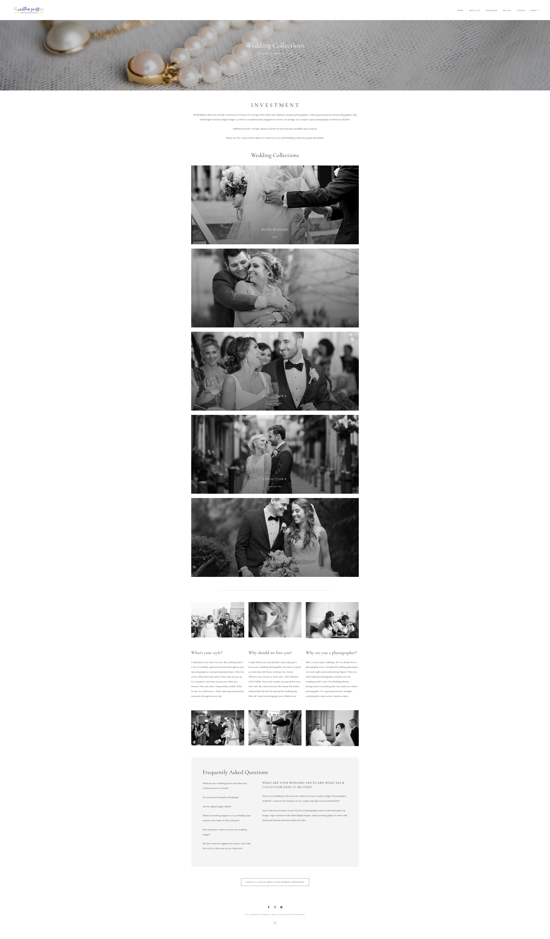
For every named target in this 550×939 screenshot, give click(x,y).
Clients (521, 10)
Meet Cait (474, 10)
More (534, 10)
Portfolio (491, 10)
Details (507, 10)
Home (460, 10)
